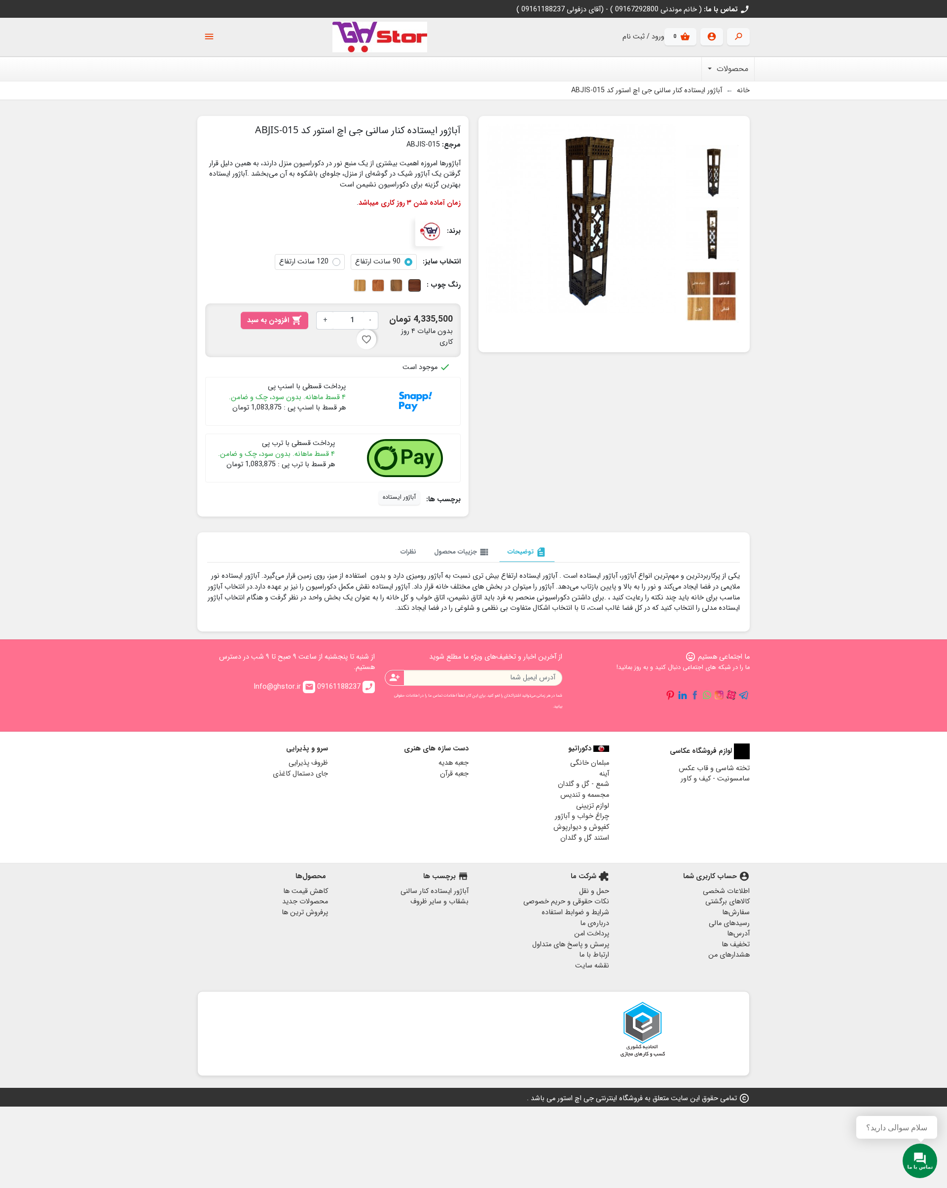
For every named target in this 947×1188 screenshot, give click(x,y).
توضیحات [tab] (527, 552)
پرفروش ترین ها (305, 912)
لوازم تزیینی (592, 806)
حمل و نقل (594, 891)
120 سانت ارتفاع (303, 262)
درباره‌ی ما (594, 923)
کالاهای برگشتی (727, 901)
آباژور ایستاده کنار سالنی (435, 891)
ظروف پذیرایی (308, 763)
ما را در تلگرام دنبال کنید (743, 695)
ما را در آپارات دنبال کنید (731, 695)
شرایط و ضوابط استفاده (575, 912)
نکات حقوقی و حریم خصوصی (566, 901)
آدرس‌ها (738, 933)
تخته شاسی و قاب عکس (714, 768)
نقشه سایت (592, 965)
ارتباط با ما (594, 955)
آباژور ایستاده (399, 497)
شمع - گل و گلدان (583, 784)
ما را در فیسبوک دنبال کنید (695, 695)
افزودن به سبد (274, 320)
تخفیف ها (736, 944)
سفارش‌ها (736, 912)
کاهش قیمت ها (305, 891)
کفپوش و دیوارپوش (581, 827)
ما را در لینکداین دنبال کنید (682, 695)
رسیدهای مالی (729, 923)
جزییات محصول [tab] (462, 552)
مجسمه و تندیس (584, 795)
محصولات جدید (305, 901)
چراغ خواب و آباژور (582, 816)
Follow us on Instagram (719, 695)
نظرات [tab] (408, 552)
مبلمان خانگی (589, 763)
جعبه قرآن (454, 774)
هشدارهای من (729, 955)
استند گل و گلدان (584, 838)
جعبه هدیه (453, 763)
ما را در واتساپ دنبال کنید (706, 695)
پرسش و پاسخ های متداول (570, 944)
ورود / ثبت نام (643, 36)
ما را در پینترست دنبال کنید (670, 695)
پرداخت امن (591, 933)
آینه (604, 774)
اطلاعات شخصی (726, 891)
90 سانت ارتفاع (378, 262)
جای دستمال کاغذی (300, 774)
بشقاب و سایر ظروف (439, 901)
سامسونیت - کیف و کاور (715, 778)
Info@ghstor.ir (284, 687)
